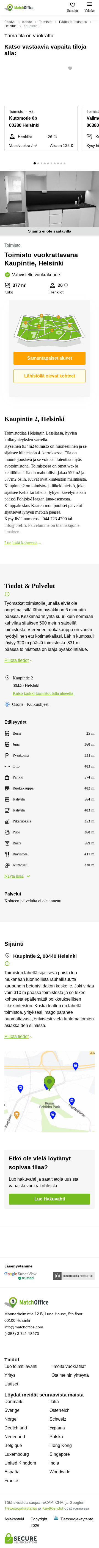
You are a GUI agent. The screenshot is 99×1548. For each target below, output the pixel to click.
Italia (54, 1401)
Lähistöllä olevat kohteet (49, 376)
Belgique (13, 1445)
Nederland (14, 1436)
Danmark (13, 1401)
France (11, 1480)
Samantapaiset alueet (49, 358)
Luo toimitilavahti (20, 1366)
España (12, 1471)
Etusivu (9, 22)
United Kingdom (20, 1463)
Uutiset (11, 1384)
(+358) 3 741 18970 (21, 1333)
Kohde (27, 22)
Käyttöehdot (52, 1508)
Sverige (12, 1410)
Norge (10, 1419)
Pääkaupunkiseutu (73, 22)
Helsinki (10, 26)
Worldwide (60, 1471)
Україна (57, 1428)
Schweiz (58, 1419)
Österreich (60, 1410)
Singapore (60, 1454)
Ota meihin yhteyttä (70, 1375)
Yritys (9, 1375)
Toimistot (45, 22)
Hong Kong (61, 1445)
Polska (56, 1436)
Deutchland (15, 1428)
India (54, 1463)
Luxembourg (16, 1454)
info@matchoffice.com (23, 1327)
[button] (72, 68)
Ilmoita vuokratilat (68, 1366)
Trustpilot (12, 1241)
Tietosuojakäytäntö (20, 1508)
